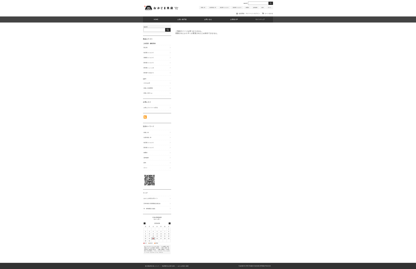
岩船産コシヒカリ (149, 57)
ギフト (269, 7)
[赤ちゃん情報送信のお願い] (149, 186)
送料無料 (255, 7)
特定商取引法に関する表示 (168, 266)
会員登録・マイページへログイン (249, 13)
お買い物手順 (182, 19)
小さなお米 (147, 83)
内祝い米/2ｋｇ (148, 93)
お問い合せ (208, 19)
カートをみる (269, 13)
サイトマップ (260, 19)
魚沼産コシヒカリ (224, 7)
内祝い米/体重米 (148, 88)
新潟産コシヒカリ (237, 7)
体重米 (247, 7)
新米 (263, 7)
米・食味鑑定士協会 (149, 208)
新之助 (145, 47)
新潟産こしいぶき (149, 68)
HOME (156, 19)
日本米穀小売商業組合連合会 (152, 203)
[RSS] (145, 117)
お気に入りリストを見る (151, 107)
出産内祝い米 (212, 7)
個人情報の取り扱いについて (152, 266)
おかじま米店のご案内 (183, 266)
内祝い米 (203, 7)
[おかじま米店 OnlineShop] (161, 12)
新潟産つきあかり (149, 73)
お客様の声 (234, 19)
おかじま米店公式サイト (151, 198)
